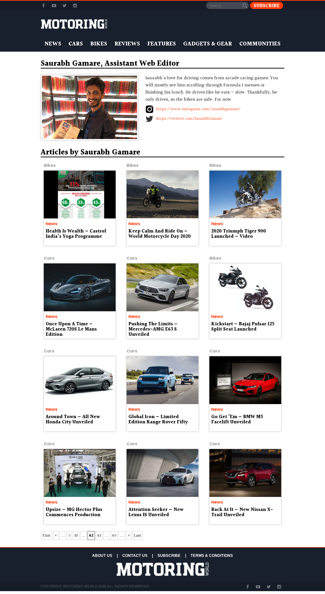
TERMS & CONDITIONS (212, 556)
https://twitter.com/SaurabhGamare (189, 118)
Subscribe (267, 5)
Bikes (98, 44)
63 (99, 535)
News (52, 44)
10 (76, 535)
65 (114, 535)
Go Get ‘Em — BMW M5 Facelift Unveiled (237, 419)
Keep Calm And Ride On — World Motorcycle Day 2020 (159, 234)
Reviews (127, 44)
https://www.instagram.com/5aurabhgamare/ (198, 109)
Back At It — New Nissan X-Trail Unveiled (242, 512)
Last (137, 535)
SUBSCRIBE (169, 556)
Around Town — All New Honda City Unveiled (73, 419)
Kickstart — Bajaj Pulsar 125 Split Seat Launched (242, 326)
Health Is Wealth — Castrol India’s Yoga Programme (76, 234)
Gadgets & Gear (207, 44)
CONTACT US (135, 556)
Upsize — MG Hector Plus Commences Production (74, 512)
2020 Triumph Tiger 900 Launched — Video (238, 234)
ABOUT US (102, 556)
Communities (260, 44)
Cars (76, 44)
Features (161, 44)
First (47, 535)
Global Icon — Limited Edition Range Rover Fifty (158, 419)
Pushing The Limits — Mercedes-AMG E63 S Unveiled (153, 329)
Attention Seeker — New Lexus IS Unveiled (155, 512)
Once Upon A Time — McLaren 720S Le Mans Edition (71, 329)
